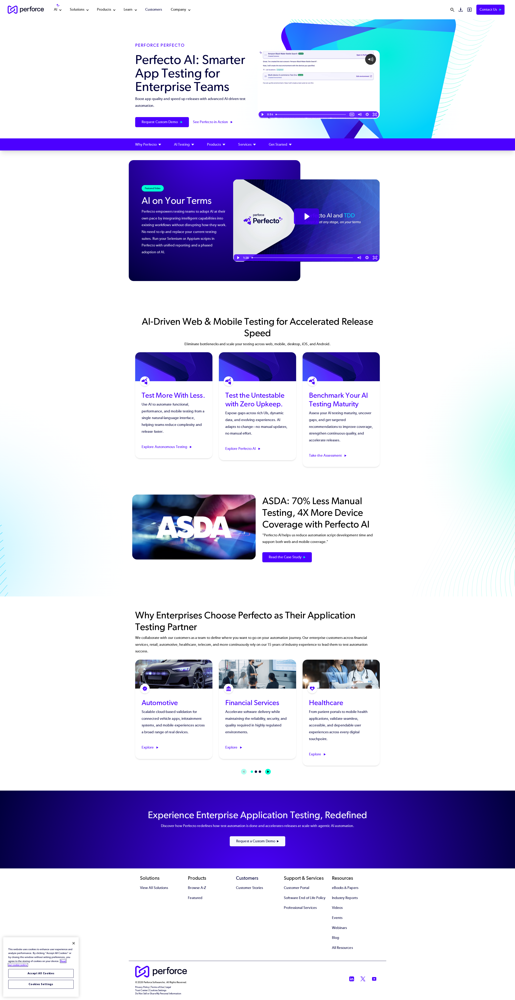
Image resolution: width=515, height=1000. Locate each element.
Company (178, 9)
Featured (195, 898)
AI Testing (182, 144)
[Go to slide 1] (252, 771)
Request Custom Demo (160, 122)
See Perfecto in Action (211, 122)
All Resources (342, 947)
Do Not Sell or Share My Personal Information (158, 993)
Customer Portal (296, 888)
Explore (148, 747)
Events (337, 918)
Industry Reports (345, 898)
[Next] (268, 771)
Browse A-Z (197, 888)
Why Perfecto (146, 144)
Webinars (339, 928)
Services (244, 144)
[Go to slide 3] (260, 771)
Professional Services (300, 907)
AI (55, 9)
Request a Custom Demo (255, 841)
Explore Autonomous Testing (165, 447)
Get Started (278, 144)
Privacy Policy (142, 987)
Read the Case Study (285, 557)
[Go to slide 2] (256, 771)
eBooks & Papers (345, 888)
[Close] (73, 943)
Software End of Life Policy (304, 898)
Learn (128, 9)
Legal (168, 987)
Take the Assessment (326, 455)
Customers (153, 9)
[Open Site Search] (452, 9)
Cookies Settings (41, 984)
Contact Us (489, 9)
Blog (335, 937)
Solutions (77, 9)
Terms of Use (157, 987)
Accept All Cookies (41, 973)
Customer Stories (249, 888)
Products (104, 9)
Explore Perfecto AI (241, 448)
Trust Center (141, 990)
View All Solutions (154, 888)
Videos (337, 907)
